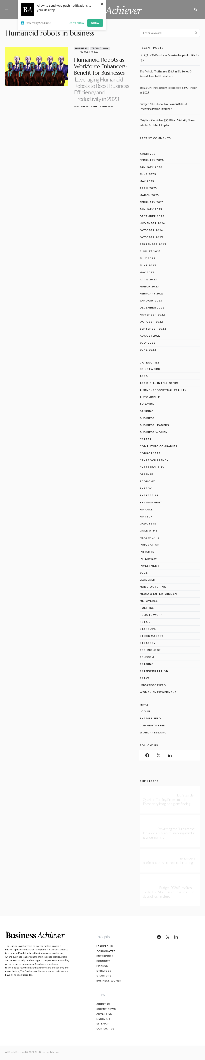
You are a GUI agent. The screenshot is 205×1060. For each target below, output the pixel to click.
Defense (146, 474)
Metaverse (149, 600)
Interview (148, 558)
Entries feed (150, 718)
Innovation (150, 544)
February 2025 (152, 202)
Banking (147, 411)
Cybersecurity (152, 467)
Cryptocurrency (154, 460)
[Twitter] (158, 755)
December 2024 (152, 216)
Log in (145, 711)
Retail (145, 621)
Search (196, 33)
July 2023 (147, 258)
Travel (145, 678)
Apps (144, 376)
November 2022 (152, 314)
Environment (151, 502)
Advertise (104, 1013)
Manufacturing (153, 586)
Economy (147, 481)
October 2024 (151, 230)
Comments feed (153, 725)
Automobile (150, 397)
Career (146, 439)
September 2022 (153, 328)
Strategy (148, 643)
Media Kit (103, 1018)
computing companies (158, 446)
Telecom (147, 657)
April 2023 (148, 279)
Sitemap (102, 1023)
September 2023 (153, 244)
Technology (100, 48)
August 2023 (150, 251)
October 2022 (151, 321)
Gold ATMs (149, 530)
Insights (147, 551)
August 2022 (150, 335)
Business (81, 48)
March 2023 (149, 286)
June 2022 (148, 349)
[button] (7, 10)
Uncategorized (153, 685)
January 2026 (151, 167)
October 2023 (151, 237)
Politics (147, 607)
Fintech (146, 516)
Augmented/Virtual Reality (163, 390)
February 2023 (152, 293)
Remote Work (151, 614)
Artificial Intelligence (159, 383)
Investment (149, 565)
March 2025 (149, 195)
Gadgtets (148, 523)
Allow (95, 23)
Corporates (150, 453)
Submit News (106, 1009)
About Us (103, 1004)
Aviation (147, 404)
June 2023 (148, 265)
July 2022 (147, 342)
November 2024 (152, 223)
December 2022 (152, 307)
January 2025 (151, 209)
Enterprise (149, 495)
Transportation (154, 671)
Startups (148, 628)
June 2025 (148, 174)
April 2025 (148, 188)
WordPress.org (153, 732)
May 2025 (147, 181)
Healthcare (150, 537)
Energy (146, 488)
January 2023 (151, 300)
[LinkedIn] (169, 755)
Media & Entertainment (159, 593)
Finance (146, 509)
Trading (147, 664)
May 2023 (147, 272)
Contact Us (105, 1028)
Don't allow (76, 23)
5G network (150, 369)
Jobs (144, 572)
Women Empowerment (158, 692)
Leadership (149, 579)
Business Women (154, 432)
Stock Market (151, 635)
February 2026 (152, 160)
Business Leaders (154, 425)
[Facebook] (147, 755)
